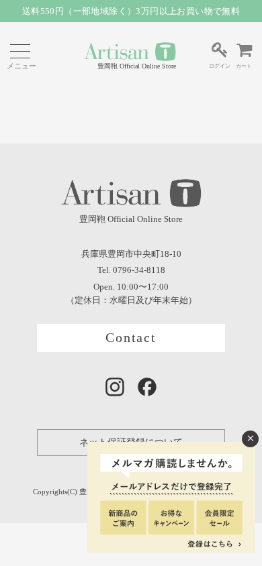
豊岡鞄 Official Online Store (136, 66)
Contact (131, 338)
